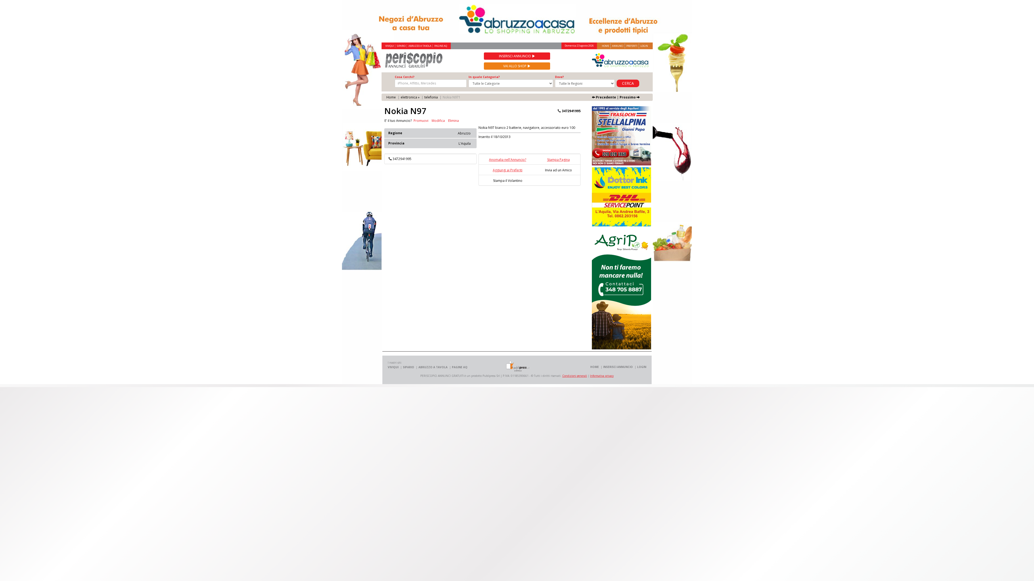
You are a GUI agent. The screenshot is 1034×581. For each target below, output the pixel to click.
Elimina (453, 121)
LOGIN (641, 367)
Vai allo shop (515, 66)
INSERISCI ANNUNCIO (618, 367)
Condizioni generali (574, 376)
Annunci (617, 46)
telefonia (431, 97)
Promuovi (421, 121)
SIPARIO (401, 46)
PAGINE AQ (440, 46)
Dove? (559, 77)
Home (605, 46)
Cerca (628, 83)
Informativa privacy (602, 376)
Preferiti (631, 46)
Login (644, 46)
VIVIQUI (389, 46)
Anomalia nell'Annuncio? (507, 159)
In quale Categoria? (484, 77)
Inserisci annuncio (515, 56)
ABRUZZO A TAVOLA (419, 46)
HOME (594, 367)
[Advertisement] (487, 228)
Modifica (438, 121)
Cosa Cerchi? (404, 77)
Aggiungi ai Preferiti (507, 170)
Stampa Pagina (558, 159)
